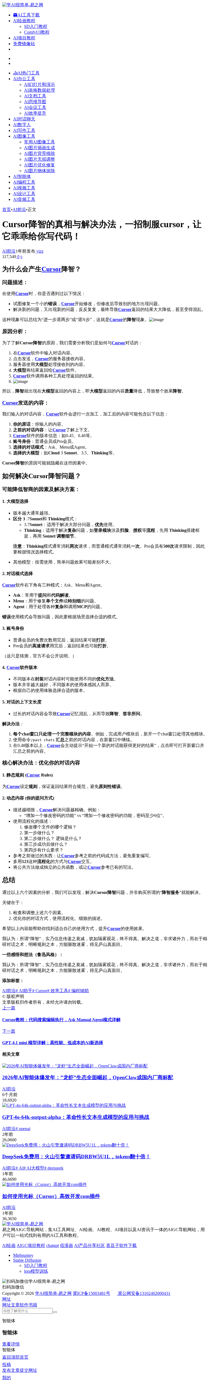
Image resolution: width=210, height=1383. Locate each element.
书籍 (32, 1305)
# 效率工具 (57, 990)
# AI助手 (24, 990)
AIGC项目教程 (31, 1245)
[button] (6, 1299)
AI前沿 (19, 209)
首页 (6, 209)
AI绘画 (9, 1245)
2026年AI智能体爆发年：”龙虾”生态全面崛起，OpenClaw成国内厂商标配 (87, 1077)
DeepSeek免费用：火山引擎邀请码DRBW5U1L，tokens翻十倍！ (76, 1156)
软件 (24, 1305)
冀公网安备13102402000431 (144, 1293)
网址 (6, 1305)
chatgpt (52, 1245)
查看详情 (11, 1344)
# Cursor (39, 990)
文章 (15, 1305)
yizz (39, 251)
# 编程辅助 (78, 990)
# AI (20, 1168)
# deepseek (53, 1168)
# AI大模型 (34, 1168)
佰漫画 (66, 1245)
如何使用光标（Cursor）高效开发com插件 (51, 1196)
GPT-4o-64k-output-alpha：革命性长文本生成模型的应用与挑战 (75, 1117)
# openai (23, 1128)
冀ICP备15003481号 (91, 1293)
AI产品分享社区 (89, 1245)
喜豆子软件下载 (121, 1245)
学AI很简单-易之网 (53, 1293)
